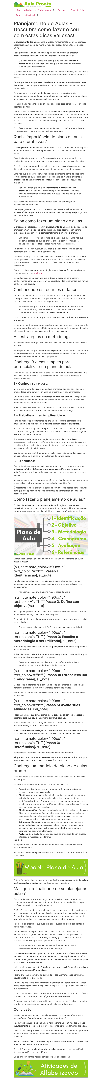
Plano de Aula (77, 10)
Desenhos (62, 10)
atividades (38, 273)
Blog (18, 15)
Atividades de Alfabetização (37, 10)
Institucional (29, 15)
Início (18, 10)
